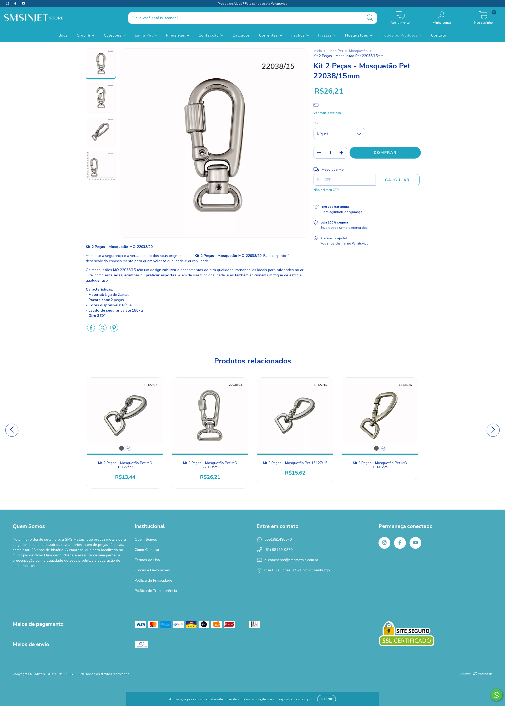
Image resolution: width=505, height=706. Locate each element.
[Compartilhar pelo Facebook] (91, 329)
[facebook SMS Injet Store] (16, 3)
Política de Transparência (156, 590)
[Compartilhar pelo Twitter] (103, 329)
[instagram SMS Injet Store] (8, 3)
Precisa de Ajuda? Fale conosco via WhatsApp (252, 4)
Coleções (113, 35)
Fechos (298, 35)
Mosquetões (357, 35)
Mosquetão (358, 50)
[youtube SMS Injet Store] (23, 3)
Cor (316, 123)
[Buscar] (370, 18)
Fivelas (325, 35)
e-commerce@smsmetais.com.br (291, 559)
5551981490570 (278, 539)
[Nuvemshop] (475, 674)
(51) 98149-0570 (278, 549)
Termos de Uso (147, 559)
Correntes (269, 35)
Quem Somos (146, 539)
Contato (438, 35)
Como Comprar (147, 549)
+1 (128, 448)
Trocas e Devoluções (152, 570)
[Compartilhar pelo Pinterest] (114, 329)
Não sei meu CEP (326, 190)
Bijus (63, 35)
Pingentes (176, 35)
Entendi (327, 699)
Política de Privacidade (153, 580)
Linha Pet (144, 35)
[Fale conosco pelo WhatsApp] (496, 695)
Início (318, 50)
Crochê (84, 35)
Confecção (209, 35)
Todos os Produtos (400, 35)
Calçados (241, 35)
